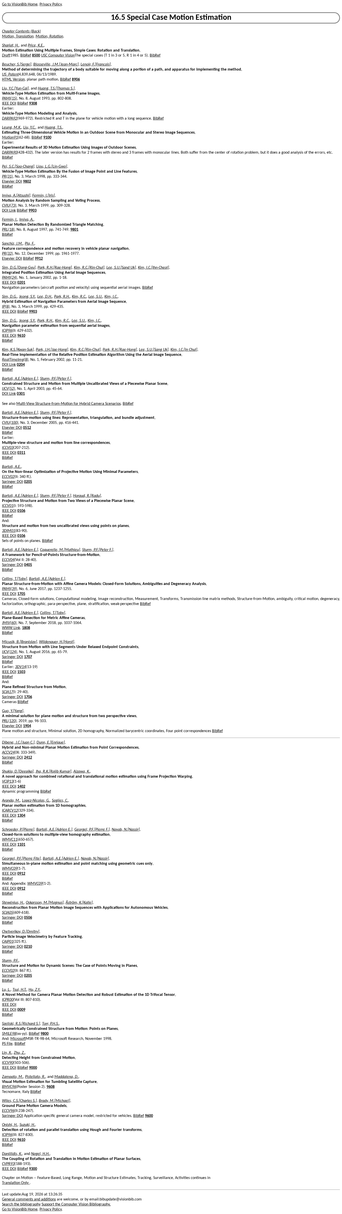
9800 (45, 1034)
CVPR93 (8, 1164)
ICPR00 (7, 1000)
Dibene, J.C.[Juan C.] (18, 743)
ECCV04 (8, 560)
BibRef (25, 56)
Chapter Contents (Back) (21, 32)
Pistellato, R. (35, 1077)
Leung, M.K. (11, 128)
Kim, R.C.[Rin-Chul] (89, 268)
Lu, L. (6, 990)
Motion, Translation (18, 37)
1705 (21, 594)
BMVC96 (9, 1087)
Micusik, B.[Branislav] (19, 642)
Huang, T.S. (53, 128)
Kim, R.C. (79, 297)
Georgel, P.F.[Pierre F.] (92, 830)
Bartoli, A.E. (11, 467)
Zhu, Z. (19, 1053)
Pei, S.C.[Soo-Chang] (18, 167)
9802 (27, 182)
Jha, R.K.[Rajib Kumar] (53, 772)
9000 (33, 1068)
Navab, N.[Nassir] (126, 830)
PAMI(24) (9, 278)
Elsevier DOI (12, 182)
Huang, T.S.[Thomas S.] (56, 89)
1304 (21, 816)
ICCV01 (7, 506)
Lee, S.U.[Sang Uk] (153, 350)
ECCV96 (8, 1111)
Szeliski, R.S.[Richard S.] (21, 1024)
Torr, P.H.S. (50, 1024)
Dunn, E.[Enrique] (51, 743)
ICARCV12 (10, 811)
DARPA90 (9, 153)
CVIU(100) (10, 423)
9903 (33, 211)
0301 (21, 394)
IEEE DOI (9, 104)
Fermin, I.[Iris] (43, 196)
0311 (21, 453)
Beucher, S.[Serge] (16, 65)
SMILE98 (9, 1034)
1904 (27, 726)
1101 (21, 845)
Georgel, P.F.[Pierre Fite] (21, 859)
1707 (28, 657)
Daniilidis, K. (12, 1154)
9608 (51, 1087)
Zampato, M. (12, 1077)
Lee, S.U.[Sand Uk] (121, 268)
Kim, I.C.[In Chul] (183, 350)
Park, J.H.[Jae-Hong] (52, 350)
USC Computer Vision (58, 56)
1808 (26, 628)
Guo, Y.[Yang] (12, 711)
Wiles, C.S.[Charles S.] (19, 1101)
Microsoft (18, 1039)
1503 (21, 672)
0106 (21, 511)
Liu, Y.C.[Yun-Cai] (15, 89)
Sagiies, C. (60, 801)
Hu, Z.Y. (34, 990)
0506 (28, 918)
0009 (21, 1010)
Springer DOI (12, 482)
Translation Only (16, 1183)
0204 (21, 365)
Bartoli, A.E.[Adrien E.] (20, 379)
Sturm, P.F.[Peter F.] (55, 379)
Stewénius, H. (13, 903)
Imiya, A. (26, 220)
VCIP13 (7, 782)
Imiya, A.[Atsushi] (16, 196)
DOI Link (9, 211)
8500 (36, 56)
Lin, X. (7, 1053)
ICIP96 (7, 331)
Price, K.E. (36, 46)
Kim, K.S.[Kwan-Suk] (18, 350)
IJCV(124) (9, 652)
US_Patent (10, 75)
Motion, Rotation (49, 37)
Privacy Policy (51, 5)
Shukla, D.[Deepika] (18, 772)
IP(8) (6, 307)
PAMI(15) (9, 99)
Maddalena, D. (66, 1077)
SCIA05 (7, 913)
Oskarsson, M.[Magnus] (45, 903)
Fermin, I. (9, 220)
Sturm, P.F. (10, 961)
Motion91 (10, 138)
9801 (74, 230)
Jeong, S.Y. (27, 297)
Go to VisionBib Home (20, 5)
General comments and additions (29, 1199)
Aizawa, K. (81, 772)
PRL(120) (9, 721)
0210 (28, 947)
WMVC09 (9, 869)
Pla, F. (29, 244)
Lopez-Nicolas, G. (36, 801)
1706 (28, 697)
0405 (28, 565)
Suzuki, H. (27, 1125)
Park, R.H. (62, 297)
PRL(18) (8, 230)
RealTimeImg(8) (15, 360)
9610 (21, 336)
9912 (39, 259)
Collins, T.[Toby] (14, 579)
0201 (21, 283)
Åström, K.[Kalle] (79, 903)
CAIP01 (7, 942)
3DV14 (20, 667)
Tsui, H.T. (20, 990)
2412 (28, 758)
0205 (28, 482)
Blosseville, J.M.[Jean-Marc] (56, 65)
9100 (47, 138)
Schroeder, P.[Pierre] (18, 830)
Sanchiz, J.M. (12, 244)
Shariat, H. (10, 46)
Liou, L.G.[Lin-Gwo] (51, 167)
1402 (21, 787)
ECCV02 (8, 477)
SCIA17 (7, 692)
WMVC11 (9, 840)
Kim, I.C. (111, 297)
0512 (27, 428)
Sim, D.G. (9, 297)
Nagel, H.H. (40, 1154)
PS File (7, 1044)
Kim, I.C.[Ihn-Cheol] (153, 268)
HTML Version (13, 80)
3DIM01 (8, 531)
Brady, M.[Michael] (54, 1101)
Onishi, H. (10, 1125)
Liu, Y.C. (29, 128)
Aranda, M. (11, 801)
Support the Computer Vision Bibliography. (76, 1204)
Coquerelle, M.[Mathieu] (60, 550)
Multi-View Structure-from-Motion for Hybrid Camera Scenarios (68, 404)
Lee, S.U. (95, 297)
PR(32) (7, 254)
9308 (33, 104)
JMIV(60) (9, 623)
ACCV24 (8, 753)
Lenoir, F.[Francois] (96, 65)
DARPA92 (9, 119)
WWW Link (11, 628)
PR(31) (7, 177)
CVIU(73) (9, 206)
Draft (6, 56)
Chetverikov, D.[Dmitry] (20, 932)
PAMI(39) (9, 589)
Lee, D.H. (44, 297)
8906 (76, 80)
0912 (21, 874)
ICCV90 (7, 1063)
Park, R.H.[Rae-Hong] (55, 268)
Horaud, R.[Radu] (87, 496)
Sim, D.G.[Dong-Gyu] (19, 268)
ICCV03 (7, 448)
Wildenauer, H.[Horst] (56, 642)
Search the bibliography (21, 1204)
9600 (149, 1116)
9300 (33, 1169)
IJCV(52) (8, 389)
